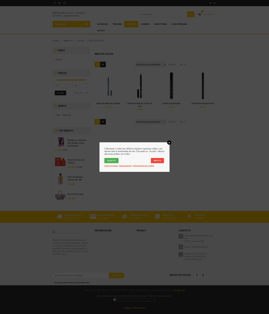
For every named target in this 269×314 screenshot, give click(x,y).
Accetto (111, 160)
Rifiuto (157, 160)
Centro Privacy (111, 165)
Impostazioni (125, 165)
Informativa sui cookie (143, 165)
